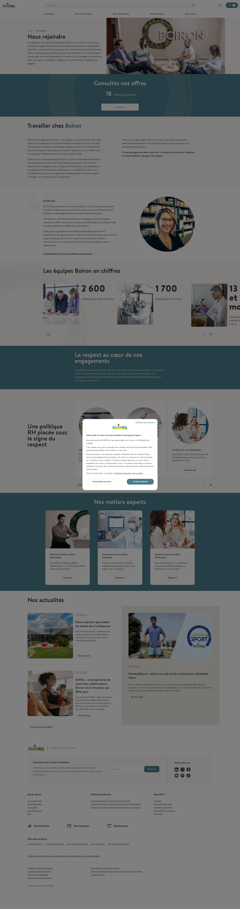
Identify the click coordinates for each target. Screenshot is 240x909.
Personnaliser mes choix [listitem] (102, 482)
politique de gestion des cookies (129, 473)
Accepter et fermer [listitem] (140, 482)
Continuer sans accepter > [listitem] (145, 422)
